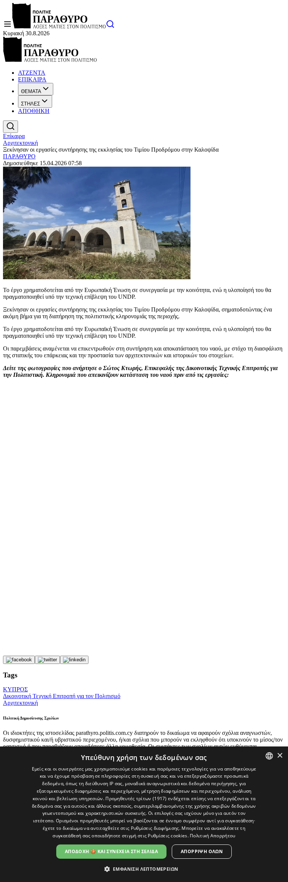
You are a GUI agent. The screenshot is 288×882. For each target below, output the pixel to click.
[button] (144, 868)
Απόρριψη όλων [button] (202, 851)
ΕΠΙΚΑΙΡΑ (32, 79)
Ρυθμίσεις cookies (167, 835)
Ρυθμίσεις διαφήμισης (155, 828)
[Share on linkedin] (74, 660)
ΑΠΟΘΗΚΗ (34, 111)
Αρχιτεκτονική (20, 143)
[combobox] (269, 756)
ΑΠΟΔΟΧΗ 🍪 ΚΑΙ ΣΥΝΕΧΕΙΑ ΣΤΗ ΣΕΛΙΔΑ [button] (111, 851)
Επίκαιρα (14, 136)
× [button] (279, 756)
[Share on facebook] (19, 660)
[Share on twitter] (47, 660)
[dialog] (144, 814)
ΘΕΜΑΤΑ (31, 91)
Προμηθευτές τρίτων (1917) (136, 798)
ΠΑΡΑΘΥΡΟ (19, 156)
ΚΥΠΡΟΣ (15, 689)
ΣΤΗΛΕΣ (30, 104)
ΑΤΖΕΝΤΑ (31, 72)
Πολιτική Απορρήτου (212, 835)
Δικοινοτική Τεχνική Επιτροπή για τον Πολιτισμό (61, 696)
